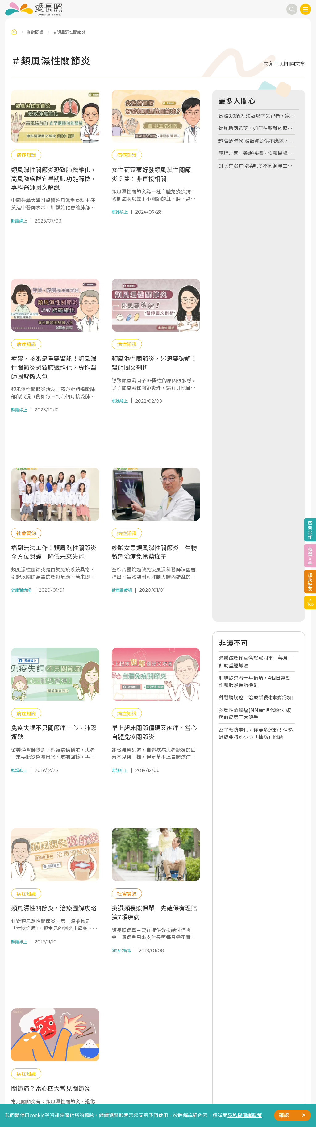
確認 (284, 1115)
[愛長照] (33, 9)
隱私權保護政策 (244, 1115)
